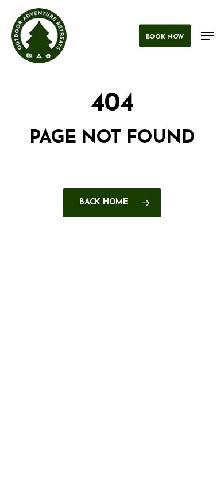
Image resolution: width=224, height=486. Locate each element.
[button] (207, 35)
